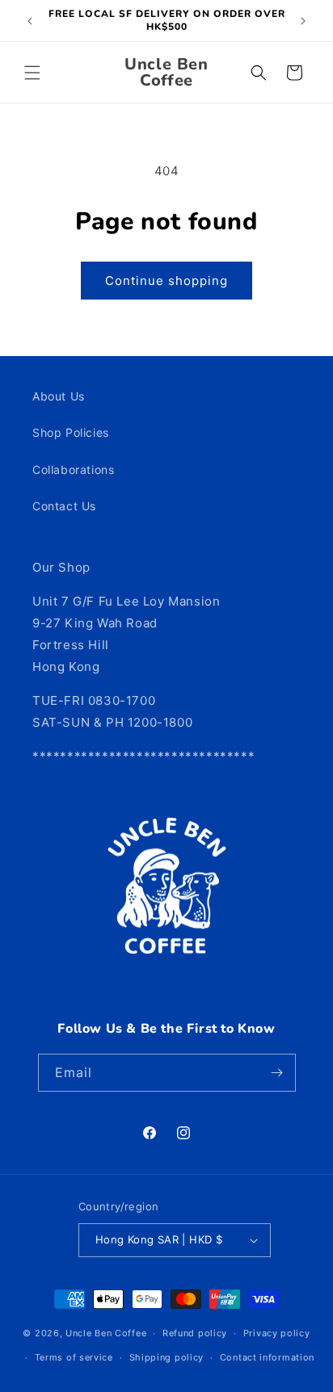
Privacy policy (276, 1333)
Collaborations (73, 469)
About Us (58, 396)
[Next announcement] (303, 21)
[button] (32, 72)
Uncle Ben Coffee (105, 1333)
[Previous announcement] (30, 21)
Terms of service (74, 1357)
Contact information (267, 1357)
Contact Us (64, 506)
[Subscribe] (277, 1073)
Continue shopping (166, 280)
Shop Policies (70, 432)
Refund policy (194, 1333)
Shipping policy (166, 1357)
